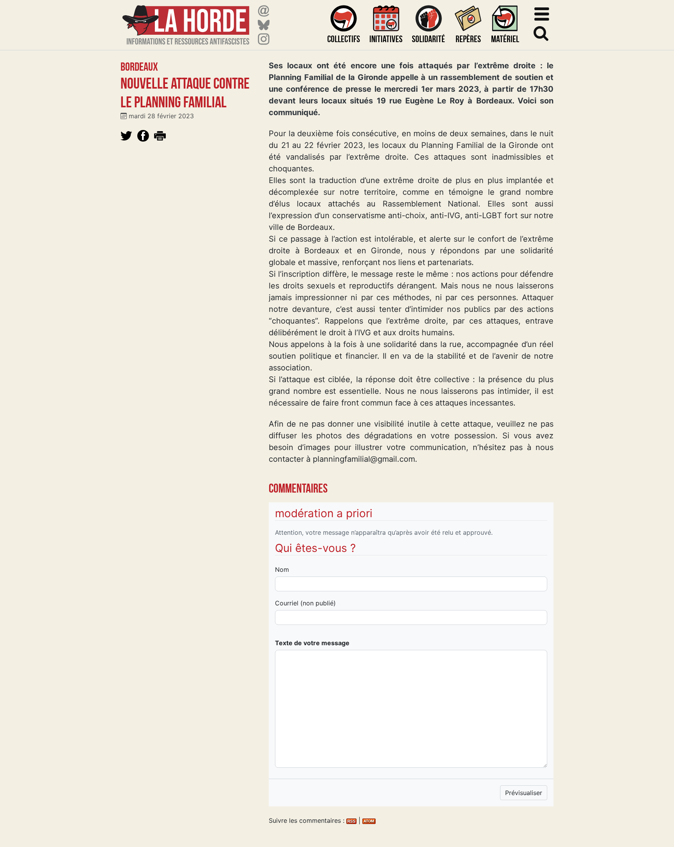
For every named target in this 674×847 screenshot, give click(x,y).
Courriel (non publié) (305, 603)
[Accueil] (186, 20)
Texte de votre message (312, 643)
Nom (282, 569)
